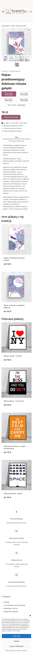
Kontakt (6, 602)
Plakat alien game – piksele (13, 494)
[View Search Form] (30, 11)
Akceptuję (16, 636)
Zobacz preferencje (16, 646)
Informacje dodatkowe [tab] (16, 141)
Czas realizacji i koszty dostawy (14, 605)
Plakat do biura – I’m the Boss (14, 401)
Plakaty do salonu (21, 26)
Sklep (12, 26)
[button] (30, 616)
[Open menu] (3, 11)
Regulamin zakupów (11, 612)
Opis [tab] (16, 137)
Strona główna (5, 26)
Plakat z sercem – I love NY (13, 356)
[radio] (8, 94)
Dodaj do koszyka (11, 117)
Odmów (16, 641)
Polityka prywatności (10, 650)
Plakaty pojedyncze (11, 71)
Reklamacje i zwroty (10, 608)
